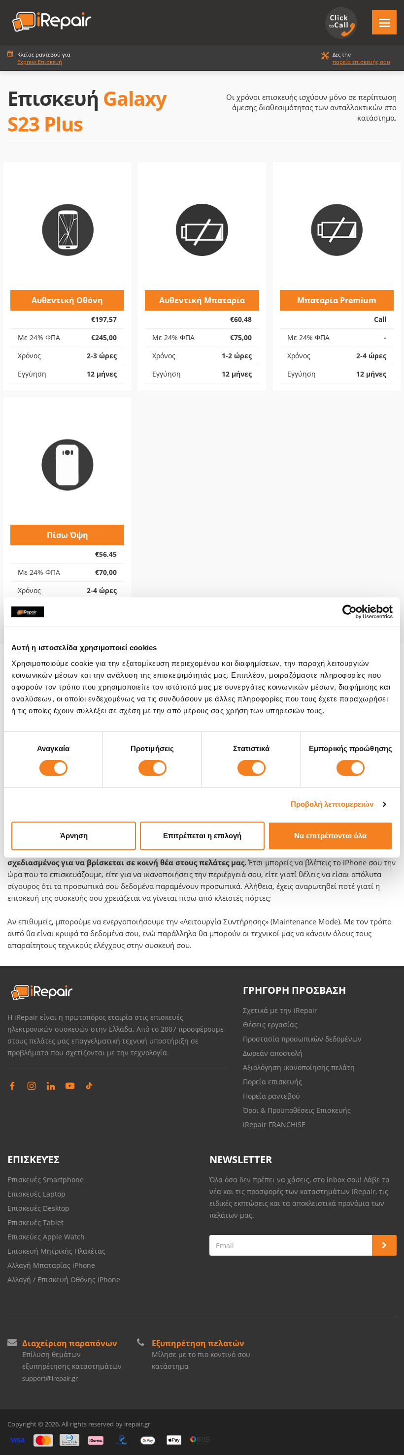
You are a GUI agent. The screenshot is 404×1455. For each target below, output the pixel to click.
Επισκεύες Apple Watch (46, 1236)
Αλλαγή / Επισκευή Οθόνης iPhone (63, 1279)
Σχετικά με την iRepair (280, 1010)
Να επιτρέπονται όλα (330, 835)
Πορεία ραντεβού (271, 1096)
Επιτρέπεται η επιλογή (202, 835)
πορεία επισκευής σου (361, 61)
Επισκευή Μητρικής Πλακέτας (56, 1251)
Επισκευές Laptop (36, 1194)
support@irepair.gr (50, 1378)
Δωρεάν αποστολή (273, 1053)
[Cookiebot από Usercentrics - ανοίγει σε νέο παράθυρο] (349, 611)
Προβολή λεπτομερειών (332, 804)
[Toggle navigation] (384, 22)
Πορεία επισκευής (272, 1081)
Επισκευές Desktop (38, 1208)
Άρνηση (74, 835)
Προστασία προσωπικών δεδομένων (302, 1039)
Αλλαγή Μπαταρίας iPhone (51, 1265)
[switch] (152, 768)
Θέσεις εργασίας (270, 1024)
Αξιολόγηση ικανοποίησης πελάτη (299, 1067)
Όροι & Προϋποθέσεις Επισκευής (297, 1110)
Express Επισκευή (39, 61)
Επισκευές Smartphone (46, 1179)
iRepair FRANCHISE (274, 1124)
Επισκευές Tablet (36, 1222)
